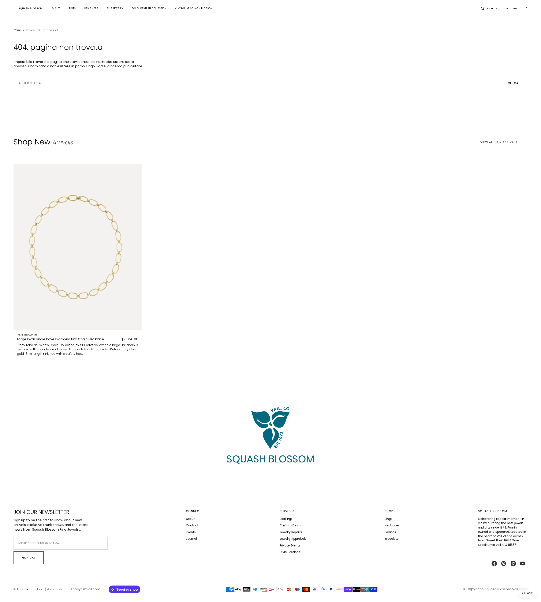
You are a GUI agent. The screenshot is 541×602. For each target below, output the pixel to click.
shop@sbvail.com (85, 589)
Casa (17, 30)
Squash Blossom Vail (501, 589)
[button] (489, 8)
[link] (78, 247)
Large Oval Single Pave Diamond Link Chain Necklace (60, 339)
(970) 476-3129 (49, 589)
